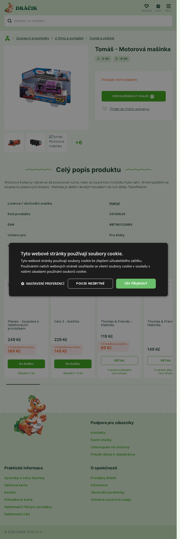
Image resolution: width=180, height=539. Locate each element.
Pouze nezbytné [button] (90, 283)
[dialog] (88, 269)
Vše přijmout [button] (136, 283)
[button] (42, 284)
